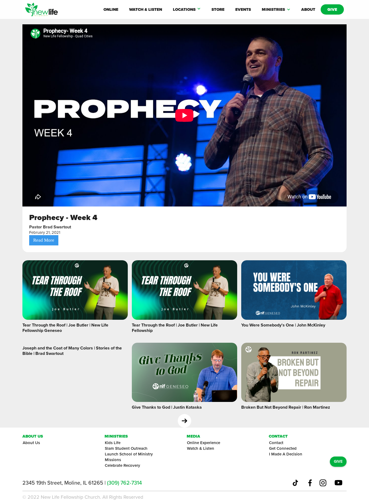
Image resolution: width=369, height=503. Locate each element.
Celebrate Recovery (122, 465)
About (308, 9)
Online (110, 9)
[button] (186, 9)
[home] (61, 9)
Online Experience (203, 442)
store (218, 9)
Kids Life (112, 442)
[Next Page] (184, 421)
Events (243, 9)
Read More (43, 240)
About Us (31, 442)
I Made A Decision (285, 454)
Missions (113, 459)
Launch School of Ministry (129, 454)
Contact (276, 442)
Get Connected (283, 448)
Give (332, 9)
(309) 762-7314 (124, 483)
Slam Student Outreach (126, 448)
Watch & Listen (145, 9)
